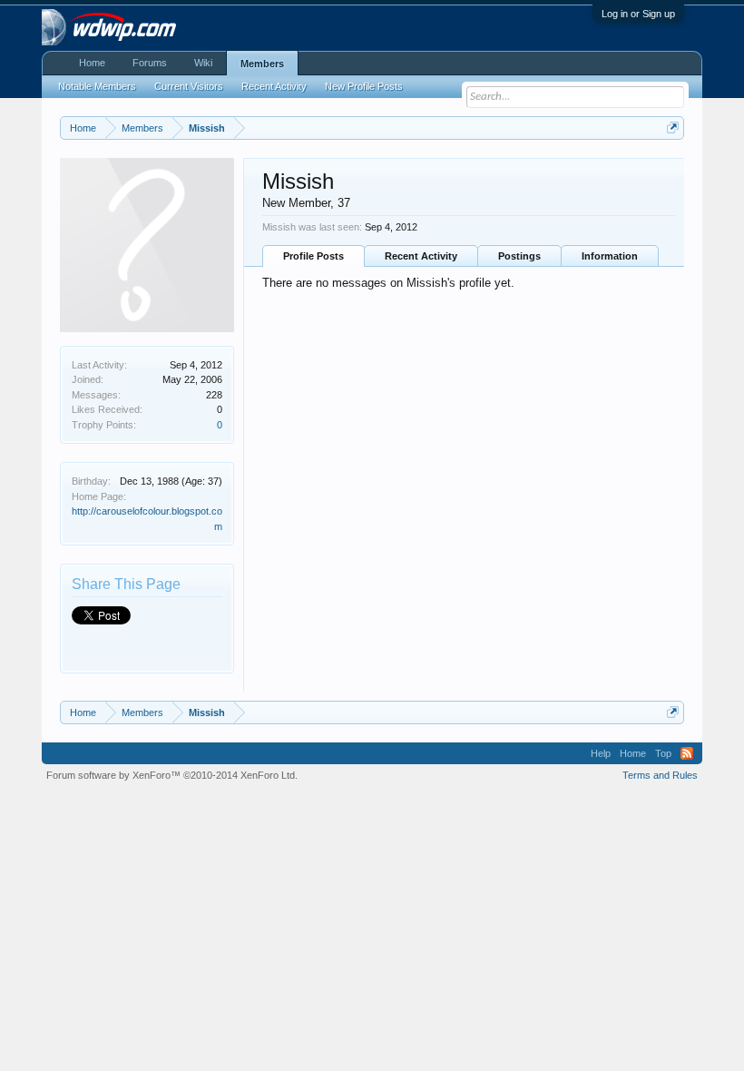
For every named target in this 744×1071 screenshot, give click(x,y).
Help (601, 753)
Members (262, 63)
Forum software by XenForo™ (172, 775)
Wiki (203, 62)
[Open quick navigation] (673, 127)
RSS (686, 753)
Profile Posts (313, 256)
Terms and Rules (660, 775)
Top (663, 753)
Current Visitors (188, 86)
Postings (519, 256)
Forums (149, 62)
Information (610, 256)
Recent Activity (421, 256)
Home (92, 62)
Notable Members (97, 86)
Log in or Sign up (638, 13)
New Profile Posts (364, 86)
